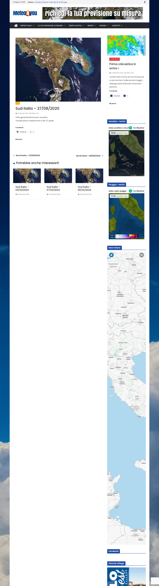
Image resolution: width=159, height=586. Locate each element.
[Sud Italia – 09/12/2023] (27, 170)
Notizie (103, 25)
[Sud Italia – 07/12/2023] (58, 170)
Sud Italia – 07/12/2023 (53, 188)
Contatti (116, 25)
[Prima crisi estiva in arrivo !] (126, 45)
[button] (33, 25)
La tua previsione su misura (50, 25)
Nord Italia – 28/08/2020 (88, 155)
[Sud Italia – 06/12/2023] (89, 170)
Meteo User (35, 113)
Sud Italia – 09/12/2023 (22, 188)
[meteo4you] (16, 25)
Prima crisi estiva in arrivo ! (122, 66)
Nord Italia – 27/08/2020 (28, 155)
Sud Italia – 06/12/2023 (84, 188)
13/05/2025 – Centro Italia (45, 2)
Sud (17, 103)
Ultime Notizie (114, 59)
